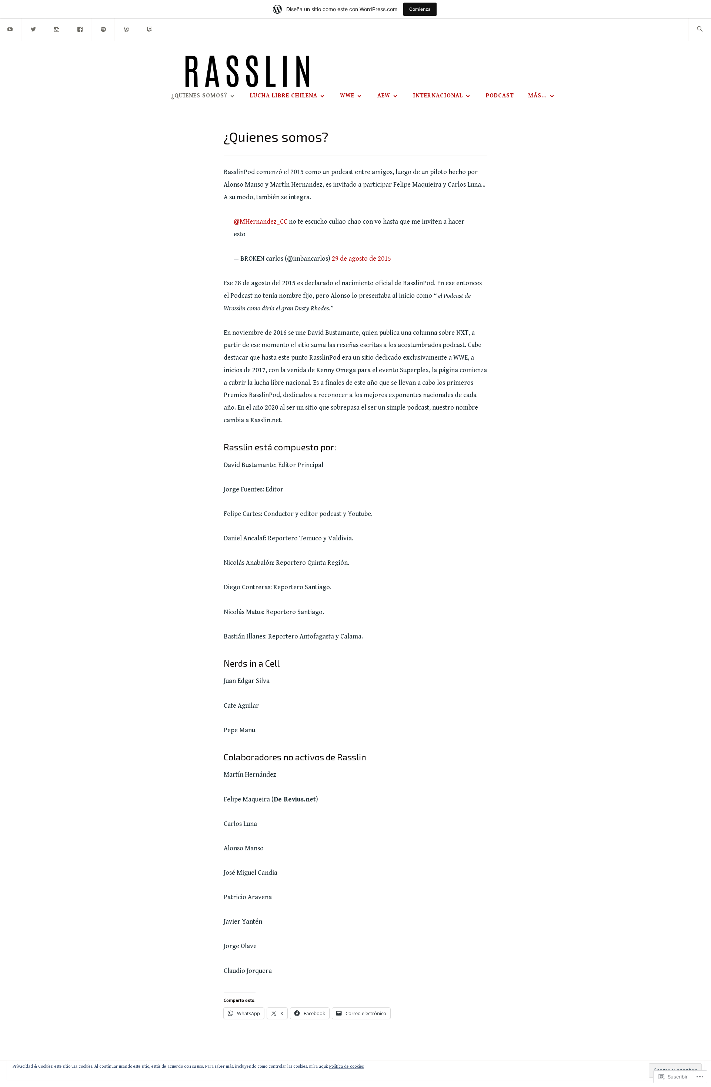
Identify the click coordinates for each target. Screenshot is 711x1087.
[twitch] (149, 29)
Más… (537, 95)
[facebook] (80, 29)
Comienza (420, 9)
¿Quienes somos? (199, 95)
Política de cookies (346, 1066)
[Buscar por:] (699, 29)
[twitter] (33, 29)
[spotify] (103, 29)
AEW (383, 95)
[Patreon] (126, 29)
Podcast (500, 95)
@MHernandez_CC (260, 222)
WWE (347, 95)
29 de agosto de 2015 (361, 259)
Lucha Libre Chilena (283, 95)
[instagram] (57, 29)
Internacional (438, 95)
